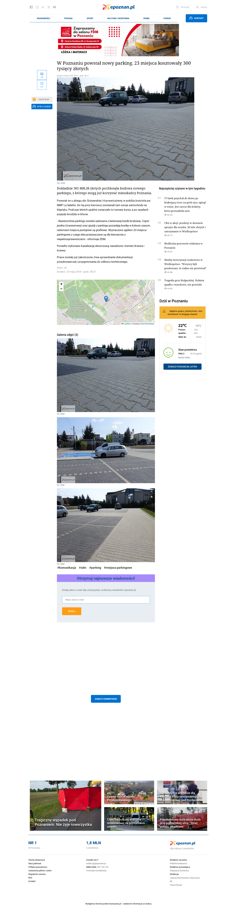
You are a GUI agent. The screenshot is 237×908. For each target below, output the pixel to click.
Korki (146, 18)
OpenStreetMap (147, 323)
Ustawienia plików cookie (40, 870)
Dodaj (71, 611)
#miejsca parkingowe (118, 568)
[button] (106, 299)
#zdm (82, 568)
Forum (167, 18)
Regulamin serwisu (37, 874)
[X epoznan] (48, 7)
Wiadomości (43, 18)
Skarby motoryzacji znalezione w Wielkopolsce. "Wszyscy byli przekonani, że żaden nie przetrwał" (185, 264)
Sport (90, 18)
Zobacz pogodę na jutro (182, 366)
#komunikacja (66, 568)
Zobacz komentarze (106, 699)
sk (65, 267)
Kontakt (199, 18)
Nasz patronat (34, 863)
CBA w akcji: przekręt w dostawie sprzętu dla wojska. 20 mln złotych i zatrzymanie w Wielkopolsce (185, 227)
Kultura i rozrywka (118, 18)
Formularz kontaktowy (96, 870)
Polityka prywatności (37, 867)
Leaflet (126, 323)
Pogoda (68, 18)
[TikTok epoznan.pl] (42, 7)
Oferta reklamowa (36, 860)
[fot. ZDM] (106, 129)
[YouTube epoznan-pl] (54, 7)
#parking (95, 568)
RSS (30, 877)
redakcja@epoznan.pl (96, 863)
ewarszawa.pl (115, 903)
